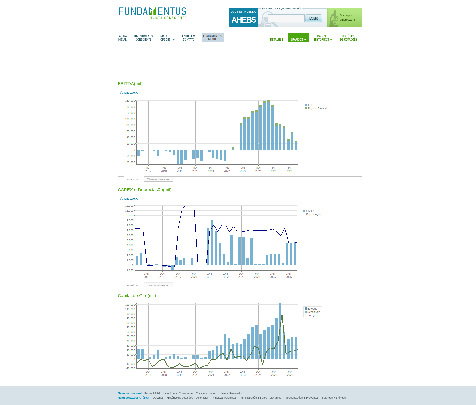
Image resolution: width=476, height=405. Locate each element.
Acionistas (202, 397)
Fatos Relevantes (270, 397)
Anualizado (133, 179)
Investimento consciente (143, 37)
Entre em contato (189, 37)
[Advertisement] (208, 58)
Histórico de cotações (348, 37)
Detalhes (277, 37)
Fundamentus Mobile (212, 37)
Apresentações (294, 397)
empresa (345, 19)
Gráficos (298, 37)
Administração (248, 397)
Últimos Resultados (231, 393)
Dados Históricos (323, 37)
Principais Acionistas (224, 397)
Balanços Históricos (334, 397)
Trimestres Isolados (158, 179)
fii (354, 19)
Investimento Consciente (178, 393)
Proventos (312, 397)
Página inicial (122, 37)
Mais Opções (168, 37)
